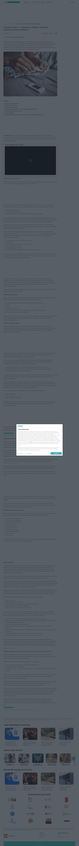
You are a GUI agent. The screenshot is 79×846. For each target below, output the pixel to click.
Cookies (25, 449)
